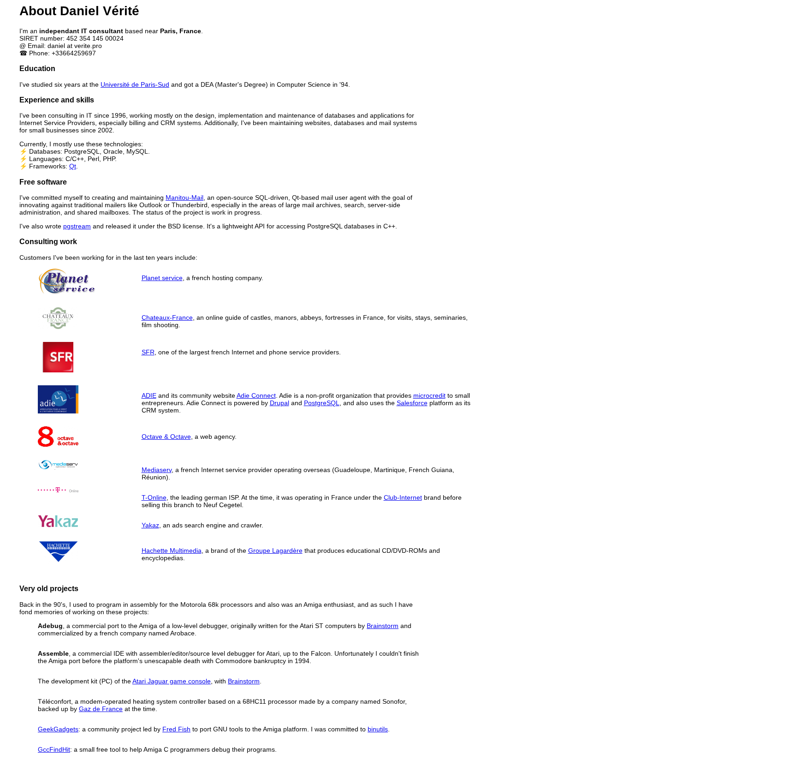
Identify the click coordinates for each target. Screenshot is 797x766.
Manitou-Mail (184, 197)
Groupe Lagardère (275, 550)
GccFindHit (54, 749)
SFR (148, 352)
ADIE (149, 395)
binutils (378, 729)
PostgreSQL (321, 403)
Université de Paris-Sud (135, 84)
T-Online (154, 497)
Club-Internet (403, 497)
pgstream (77, 226)
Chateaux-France (167, 317)
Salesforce (412, 403)
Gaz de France (101, 708)
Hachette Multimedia (172, 550)
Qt (72, 166)
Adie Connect (256, 395)
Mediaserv (157, 469)
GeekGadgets (58, 729)
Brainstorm (382, 625)
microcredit (429, 395)
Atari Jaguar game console (171, 681)
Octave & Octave (166, 436)
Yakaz (150, 525)
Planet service (162, 277)
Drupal (279, 403)
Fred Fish (176, 729)
